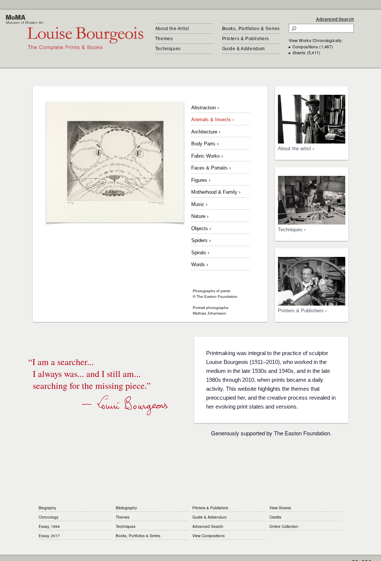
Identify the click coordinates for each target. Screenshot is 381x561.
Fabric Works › (207, 156)
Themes (164, 38)
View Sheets (280, 507)
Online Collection (283, 526)
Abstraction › (205, 107)
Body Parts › (204, 143)
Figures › (200, 180)
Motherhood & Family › (215, 192)
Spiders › (201, 240)
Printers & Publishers (245, 38)
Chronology (48, 517)
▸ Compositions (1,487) (311, 46)
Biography (47, 507)
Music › (199, 204)
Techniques (168, 48)
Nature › (199, 216)
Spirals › (200, 252)
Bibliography (126, 507)
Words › (199, 264)
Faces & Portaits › (211, 168)
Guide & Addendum (243, 48)
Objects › (201, 228)
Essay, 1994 (49, 526)
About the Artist (172, 28)
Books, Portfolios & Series (251, 28)
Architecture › (205, 132)
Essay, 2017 (49, 535)
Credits (275, 517)
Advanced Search (335, 19)
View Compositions (208, 535)
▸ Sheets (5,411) (304, 52)
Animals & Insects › (212, 119)
